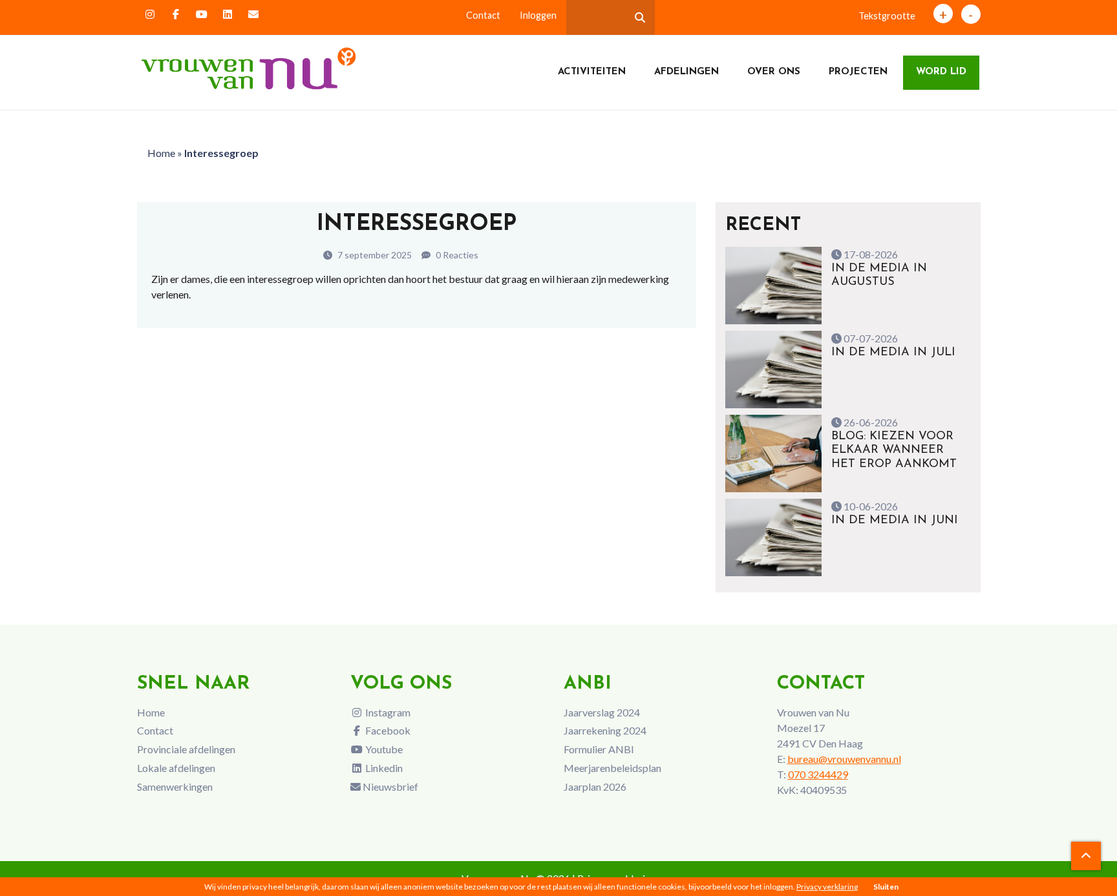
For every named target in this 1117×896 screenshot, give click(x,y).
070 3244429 (818, 774)
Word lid (941, 72)
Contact (483, 15)
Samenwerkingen (175, 786)
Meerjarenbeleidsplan (612, 768)
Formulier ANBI (599, 749)
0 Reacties (456, 254)
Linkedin (383, 768)
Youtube (383, 749)
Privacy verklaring (827, 886)
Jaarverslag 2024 (602, 712)
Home (161, 153)
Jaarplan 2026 (595, 786)
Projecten (858, 72)
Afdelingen (686, 72)
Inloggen (538, 15)
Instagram (386, 712)
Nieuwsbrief (389, 786)
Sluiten (886, 886)
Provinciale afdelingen (186, 749)
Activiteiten (592, 72)
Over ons (773, 72)
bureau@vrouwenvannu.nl (844, 759)
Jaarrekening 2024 (605, 730)
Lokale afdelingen (176, 768)
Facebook (386, 730)
